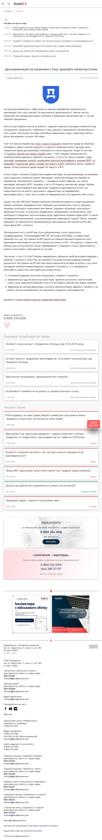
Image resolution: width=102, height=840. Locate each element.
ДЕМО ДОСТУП (93, 424)
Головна (8, 11)
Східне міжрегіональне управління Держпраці (40, 299)
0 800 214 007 (11, 726)
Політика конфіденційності (16, 836)
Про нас (8, 714)
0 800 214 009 (51, 565)
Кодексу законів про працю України (26, 153)
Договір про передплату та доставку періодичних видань (31, 826)
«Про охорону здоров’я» (48, 143)
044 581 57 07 (51, 569)
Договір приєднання (15, 820)
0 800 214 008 (11, 734)
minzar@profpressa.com (16, 678)
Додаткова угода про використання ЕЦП (23, 831)
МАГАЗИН (51, 541)
